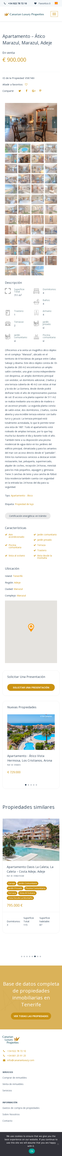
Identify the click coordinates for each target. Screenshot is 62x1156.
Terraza (41, 545)
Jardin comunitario (47, 534)
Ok (31, 1151)
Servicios (7, 1090)
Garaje (11, 883)
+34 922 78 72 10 (17, 3)
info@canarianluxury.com (20, 1060)
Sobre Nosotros (11, 1114)
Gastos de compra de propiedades (21, 1107)
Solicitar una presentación (31, 687)
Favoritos (44, 3)
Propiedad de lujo (24, 504)
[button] (31, 627)
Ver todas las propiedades (31, 1016)
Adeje (17, 582)
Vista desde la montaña (44, 556)
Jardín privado (44, 539)
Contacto (7, 1120)
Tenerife (18, 576)
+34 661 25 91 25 (16, 1055)
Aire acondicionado (16, 535)
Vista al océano (17, 555)
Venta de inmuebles (12, 1084)
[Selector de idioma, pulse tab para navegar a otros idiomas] (56, 3)
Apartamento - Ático (22, 495)
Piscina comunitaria (15, 546)
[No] (58, 1144)
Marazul (18, 589)
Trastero (41, 550)
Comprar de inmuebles (14, 1077)
